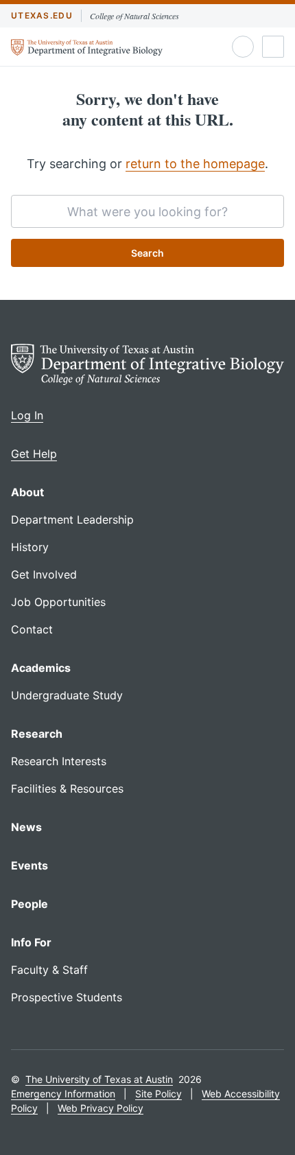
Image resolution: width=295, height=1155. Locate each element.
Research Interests (58, 761)
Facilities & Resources (67, 788)
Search (147, 253)
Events (29, 865)
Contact (32, 629)
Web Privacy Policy (100, 1108)
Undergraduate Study (67, 695)
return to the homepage (195, 163)
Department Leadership (72, 519)
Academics (41, 668)
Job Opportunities (58, 602)
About (27, 492)
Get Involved (44, 574)
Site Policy (158, 1093)
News (26, 827)
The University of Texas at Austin (99, 1079)
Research (36, 733)
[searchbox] (147, 211)
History (30, 547)
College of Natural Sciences (134, 15)
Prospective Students (66, 997)
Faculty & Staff (49, 970)
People (29, 904)
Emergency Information (63, 1093)
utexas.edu (42, 15)
